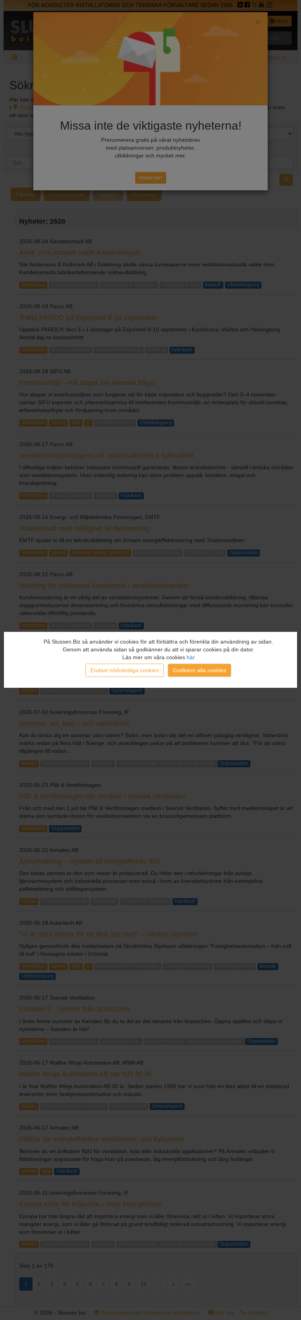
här (191, 657)
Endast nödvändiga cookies (125, 670)
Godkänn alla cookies (199, 670)
